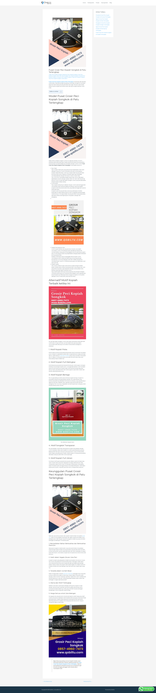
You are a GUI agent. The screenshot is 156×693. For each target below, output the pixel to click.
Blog (111, 2)
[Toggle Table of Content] (60, 92)
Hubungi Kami (104, 2)
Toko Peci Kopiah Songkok (55, 78)
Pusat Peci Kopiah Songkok (78, 77)
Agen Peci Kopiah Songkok (55, 74)
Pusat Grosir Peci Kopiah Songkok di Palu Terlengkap (61, 81)
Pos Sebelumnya (47, 681)
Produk (97, 2)
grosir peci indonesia (67, 573)
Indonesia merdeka (64, 355)
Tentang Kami (91, 2)
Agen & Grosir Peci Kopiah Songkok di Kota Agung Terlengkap (102, 28)
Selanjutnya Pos (88, 681)
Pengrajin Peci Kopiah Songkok (71, 75)
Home (84, 2)
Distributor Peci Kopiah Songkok (69, 74)
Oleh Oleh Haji (60, 75)
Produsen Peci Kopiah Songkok (64, 77)
